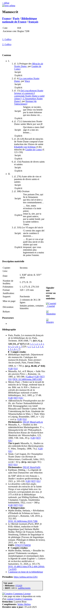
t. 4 (41, 346)
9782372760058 (23, 545)
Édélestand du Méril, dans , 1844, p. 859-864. (26, 352)
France (6, 18)
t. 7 (20, 346)
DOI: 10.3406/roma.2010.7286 (22, 521)
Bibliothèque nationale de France (19, 20)
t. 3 (40, 344)
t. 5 (12, 346)
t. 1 (31, 344)
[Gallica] (30, 376)
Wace (27, 81)
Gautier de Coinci (33, 149)
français (33, 21)
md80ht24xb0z (24, 588)
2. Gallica (6, 44)
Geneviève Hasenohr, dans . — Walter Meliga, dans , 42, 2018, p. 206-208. (26, 548)
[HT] (42, 376)
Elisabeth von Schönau (25, 147)
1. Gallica (6, 39)
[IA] (16, 368)
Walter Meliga (24, 604)
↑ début (5, 3)
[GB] (10, 368)
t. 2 (36, 344)
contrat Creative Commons (19, 599)
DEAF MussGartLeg (33, 422)
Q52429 (18, 585)
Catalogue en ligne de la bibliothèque (25, 572)
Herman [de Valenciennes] (25, 102)
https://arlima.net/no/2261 (26, 577)
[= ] (29, 96)
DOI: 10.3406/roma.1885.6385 (27, 379)
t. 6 (16, 346)
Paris (16, 18)
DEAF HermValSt (31, 467)
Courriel (50, 306)
